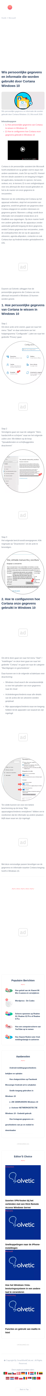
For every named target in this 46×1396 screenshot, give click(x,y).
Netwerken (9, 1167)
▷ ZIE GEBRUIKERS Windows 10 (23, 1102)
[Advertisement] (23, 45)
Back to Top (24, 1389)
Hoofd (3, 18)
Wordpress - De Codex (24, 1001)
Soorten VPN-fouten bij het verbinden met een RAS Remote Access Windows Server (22, 1204)
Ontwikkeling (10, 1295)
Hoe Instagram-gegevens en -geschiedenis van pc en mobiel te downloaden (19, 1124)
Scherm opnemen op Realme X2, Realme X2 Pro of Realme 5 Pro (27, 1016)
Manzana (9, 1211)
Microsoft (12, 18)
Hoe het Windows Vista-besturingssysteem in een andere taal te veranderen (22, 1288)
